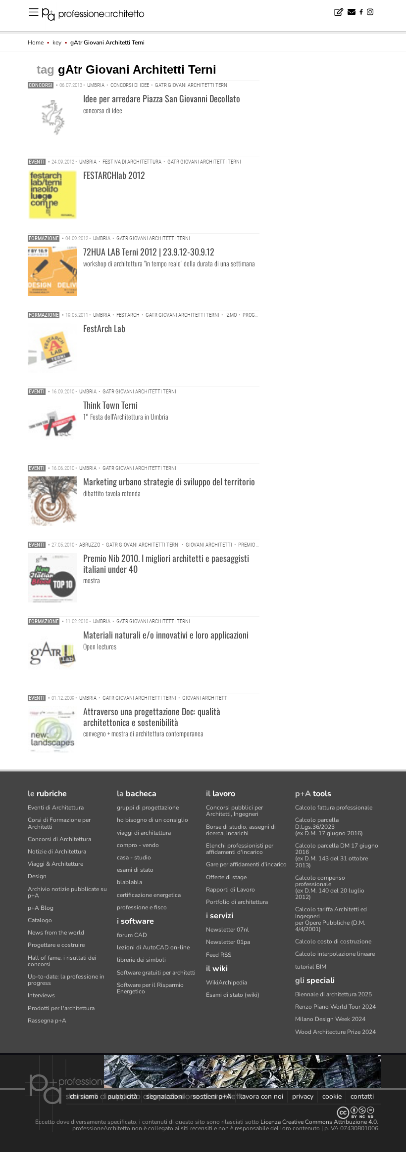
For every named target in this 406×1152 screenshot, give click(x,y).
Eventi (37, 162)
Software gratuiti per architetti (156, 973)
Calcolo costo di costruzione (333, 941)
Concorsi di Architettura (59, 839)
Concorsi (40, 85)
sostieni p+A (212, 1096)
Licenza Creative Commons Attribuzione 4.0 (318, 1122)
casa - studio (134, 857)
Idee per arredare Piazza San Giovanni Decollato (161, 98)
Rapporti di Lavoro (230, 890)
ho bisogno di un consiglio (152, 820)
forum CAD (132, 935)
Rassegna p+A (47, 1020)
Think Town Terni (110, 404)
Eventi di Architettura (56, 807)
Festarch (128, 315)
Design (37, 876)
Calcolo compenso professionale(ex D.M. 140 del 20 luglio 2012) (329, 887)
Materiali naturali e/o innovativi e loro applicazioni (166, 634)
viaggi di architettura (144, 833)
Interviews (41, 995)
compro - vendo (138, 845)
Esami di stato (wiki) (232, 995)
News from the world (56, 933)
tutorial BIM (310, 967)
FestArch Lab (104, 328)
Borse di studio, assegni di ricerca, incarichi (241, 830)
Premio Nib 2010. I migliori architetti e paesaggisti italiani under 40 (166, 563)
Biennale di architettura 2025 (333, 994)
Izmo (231, 315)
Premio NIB (251, 545)
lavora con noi (261, 1096)
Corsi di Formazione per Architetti (59, 823)
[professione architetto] (99, 16)
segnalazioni (165, 1096)
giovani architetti (209, 545)
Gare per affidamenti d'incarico (246, 864)
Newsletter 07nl (227, 930)
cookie (332, 1096)
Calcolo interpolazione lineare (335, 954)
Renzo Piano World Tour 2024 (335, 1007)
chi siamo (84, 1096)
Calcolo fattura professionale (333, 807)
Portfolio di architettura (237, 902)
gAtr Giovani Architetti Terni (192, 85)
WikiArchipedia (226, 982)
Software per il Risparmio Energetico (150, 988)
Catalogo (40, 920)
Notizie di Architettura (57, 851)
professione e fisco (142, 907)
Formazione (43, 238)
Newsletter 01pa (228, 942)
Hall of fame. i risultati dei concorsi (62, 961)
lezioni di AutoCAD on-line (153, 947)
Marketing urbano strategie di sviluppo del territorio (169, 481)
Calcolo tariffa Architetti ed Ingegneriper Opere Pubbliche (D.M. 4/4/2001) (331, 919)
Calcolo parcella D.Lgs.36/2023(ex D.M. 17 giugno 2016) (329, 826)
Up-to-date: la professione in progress (66, 980)
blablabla (129, 882)
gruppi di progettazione (148, 807)
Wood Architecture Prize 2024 (335, 1032)
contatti (362, 1096)
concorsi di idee (129, 85)
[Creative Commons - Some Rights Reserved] (203, 1113)
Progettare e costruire (56, 945)
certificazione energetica (149, 895)
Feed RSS (218, 955)
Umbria (95, 85)
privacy (302, 1096)
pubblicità (122, 1096)
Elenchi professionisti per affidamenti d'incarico (239, 849)
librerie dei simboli (141, 960)
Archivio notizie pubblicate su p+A (67, 892)
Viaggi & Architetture (55, 864)
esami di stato (135, 870)
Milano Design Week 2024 (330, 1019)
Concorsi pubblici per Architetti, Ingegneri (234, 811)
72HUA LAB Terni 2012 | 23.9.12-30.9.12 (148, 251)
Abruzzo (89, 545)
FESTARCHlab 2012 (114, 175)
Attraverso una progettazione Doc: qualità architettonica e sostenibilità (151, 716)
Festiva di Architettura (131, 162)
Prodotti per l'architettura (61, 1008)
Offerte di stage (226, 877)
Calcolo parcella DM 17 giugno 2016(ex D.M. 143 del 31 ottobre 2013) (336, 855)
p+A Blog (40, 908)
